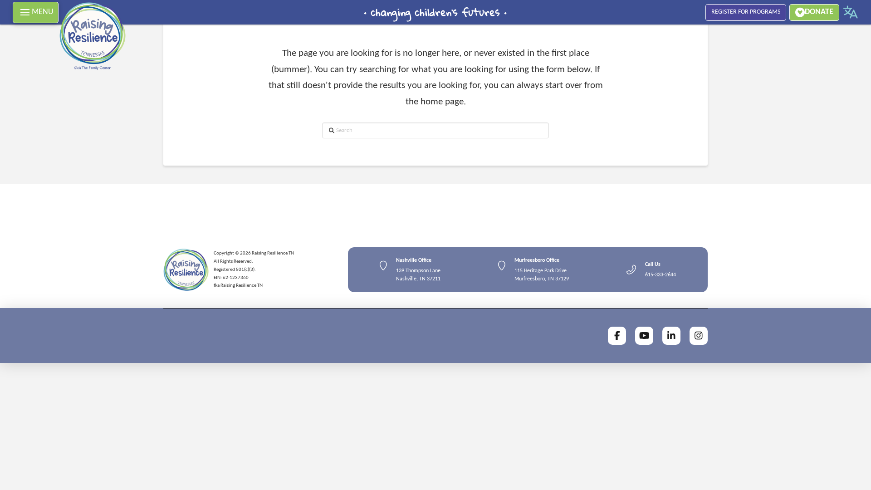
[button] (36, 12)
